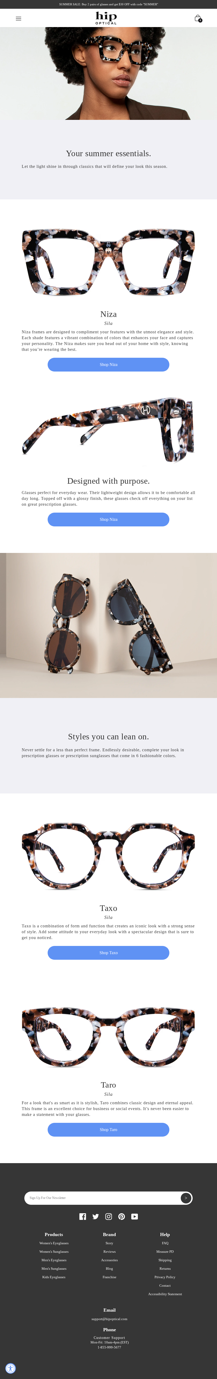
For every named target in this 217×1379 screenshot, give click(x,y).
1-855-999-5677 (109, 1347)
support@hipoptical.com (109, 1319)
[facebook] (82, 1215)
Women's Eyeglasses (54, 1243)
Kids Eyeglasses (53, 1277)
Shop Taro (108, 1129)
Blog (109, 1269)
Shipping (165, 1260)
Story (109, 1243)
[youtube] (134, 1215)
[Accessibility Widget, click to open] (10, 1368)
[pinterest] (121, 1215)
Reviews (109, 1252)
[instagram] (108, 1215)
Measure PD (165, 1252)
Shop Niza (108, 364)
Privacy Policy (165, 1277)
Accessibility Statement (165, 1294)
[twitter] (95, 1215)
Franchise (109, 1277)
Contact (165, 1286)
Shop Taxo (109, 952)
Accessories (109, 1260)
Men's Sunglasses (54, 1269)
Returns (165, 1269)
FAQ (165, 1243)
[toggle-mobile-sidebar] (18, 18)
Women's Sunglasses (54, 1252)
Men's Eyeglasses (54, 1260)
